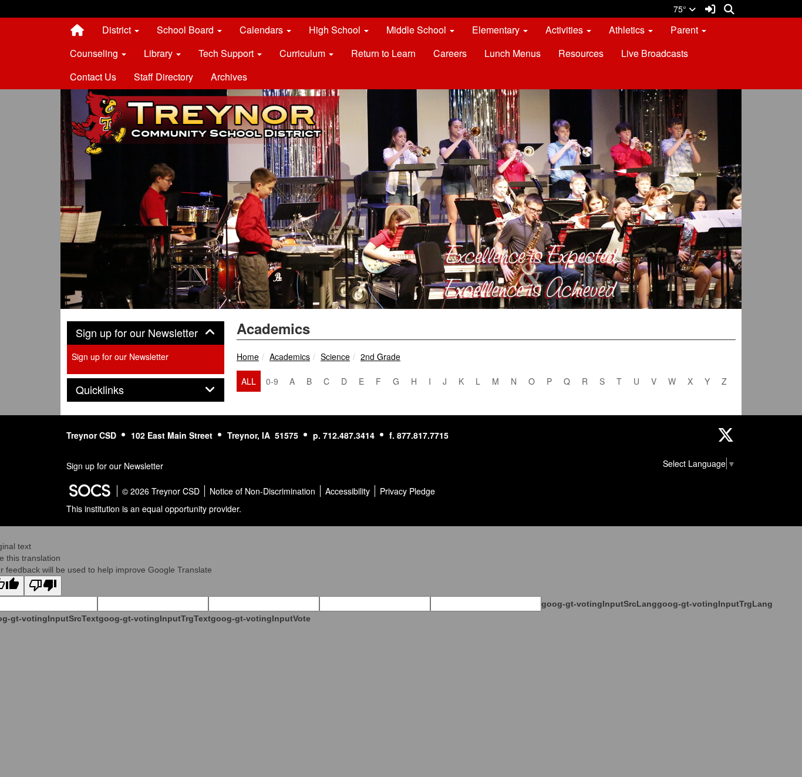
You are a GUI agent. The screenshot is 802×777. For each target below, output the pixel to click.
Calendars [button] (262, 29)
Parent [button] (685, 29)
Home (248, 356)
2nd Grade (380, 356)
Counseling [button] (95, 53)
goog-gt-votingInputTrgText (155, 618)
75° (681, 9)
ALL (248, 381)
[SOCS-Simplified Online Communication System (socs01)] (89, 491)
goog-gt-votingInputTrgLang (715, 603)
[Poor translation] (43, 586)
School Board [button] (186, 29)
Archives (229, 76)
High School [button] (336, 29)
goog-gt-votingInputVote (261, 618)
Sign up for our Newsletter (120, 356)
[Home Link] (77, 30)
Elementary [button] (497, 29)
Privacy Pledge (407, 491)
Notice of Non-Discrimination (262, 491)
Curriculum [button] (303, 53)
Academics (289, 356)
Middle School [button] (417, 29)
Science (335, 356)
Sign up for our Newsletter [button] (145, 333)
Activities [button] (565, 29)
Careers (450, 53)
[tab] (145, 333)
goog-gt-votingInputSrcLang (599, 603)
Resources (581, 53)
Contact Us (93, 76)
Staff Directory (163, 76)
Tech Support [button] (227, 53)
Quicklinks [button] (113, 390)
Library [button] (159, 53)
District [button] (117, 29)
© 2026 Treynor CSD (161, 491)
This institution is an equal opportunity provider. (153, 508)
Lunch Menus (512, 53)
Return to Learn (383, 53)
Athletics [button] (628, 29)
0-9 (272, 381)
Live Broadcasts (654, 53)
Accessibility (347, 491)
